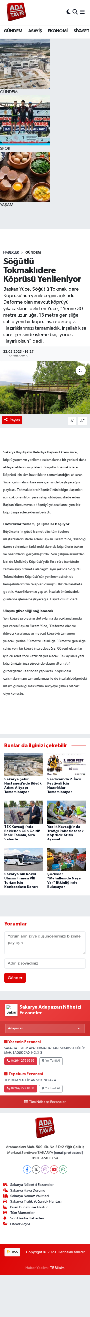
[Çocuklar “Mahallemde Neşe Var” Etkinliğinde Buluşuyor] (66, 859)
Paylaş (15, 420)
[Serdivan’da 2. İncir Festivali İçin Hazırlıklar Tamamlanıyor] (66, 765)
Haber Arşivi (20, 1224)
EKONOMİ (58, 31)
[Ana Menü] (82, 12)
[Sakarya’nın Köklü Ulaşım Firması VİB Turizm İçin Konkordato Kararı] (23, 859)
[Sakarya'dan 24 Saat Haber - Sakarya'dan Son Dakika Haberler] (16, 12)
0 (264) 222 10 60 (22, 1088)
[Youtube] (54, 1169)
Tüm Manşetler (22, 1213)
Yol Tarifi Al (53, 1060)
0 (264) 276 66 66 (22, 1060)
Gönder (15, 978)
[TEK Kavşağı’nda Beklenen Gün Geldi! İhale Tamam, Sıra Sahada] (23, 812)
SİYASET (81, 31)
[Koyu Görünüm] (68, 12)
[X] (36, 1169)
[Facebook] (27, 1169)
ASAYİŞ (35, 31)
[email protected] (68, 1153)
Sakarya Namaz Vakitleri (29, 1196)
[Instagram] (45, 1169)
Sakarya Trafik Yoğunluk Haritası (36, 1201)
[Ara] (75, 12)
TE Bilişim (57, 1268)
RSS (14, 1252)
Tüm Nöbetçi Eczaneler (47, 1102)
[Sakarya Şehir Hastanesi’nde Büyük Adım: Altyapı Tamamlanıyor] (23, 765)
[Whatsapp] (63, 1169)
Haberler (11, 252)
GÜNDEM (13, 31)
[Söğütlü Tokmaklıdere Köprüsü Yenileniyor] (45, 387)
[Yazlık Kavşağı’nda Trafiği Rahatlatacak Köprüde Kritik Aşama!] (66, 812)
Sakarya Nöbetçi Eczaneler (32, 1185)
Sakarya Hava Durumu (27, 1190)
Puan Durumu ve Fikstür (29, 1207)
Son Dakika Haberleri (27, 1218)
